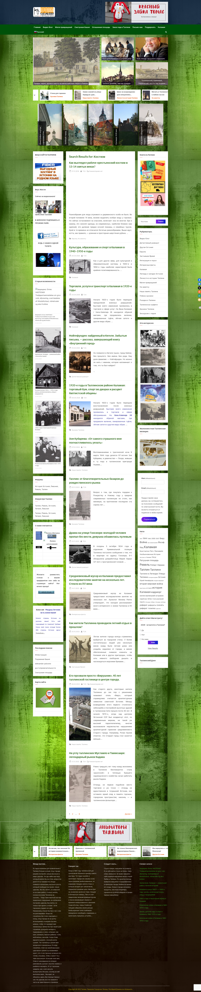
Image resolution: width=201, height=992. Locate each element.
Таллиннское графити (149, 305)
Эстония (161, 577)
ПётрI (154, 557)
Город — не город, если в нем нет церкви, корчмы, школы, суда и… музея (123, 93)
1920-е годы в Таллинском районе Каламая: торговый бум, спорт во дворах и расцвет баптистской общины (97, 389)
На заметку (83, 98)
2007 (157, 538)
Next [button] (58, 206)
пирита (142, 602)
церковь (158, 608)
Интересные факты (79, 614)
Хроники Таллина (78, 430)
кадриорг (156, 592)
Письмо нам (137, 27)
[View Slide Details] (41, 206)
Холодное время (153, 577)
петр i (150, 599)
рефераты (152, 605)
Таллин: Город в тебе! (114, 850)
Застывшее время (153, 542)
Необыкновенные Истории (150, 554)
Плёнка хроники (146, 296)
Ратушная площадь (149, 560)
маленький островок (154, 596)
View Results (153, 648)
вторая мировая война (151, 583)
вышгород (143, 588)
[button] (199, 280)
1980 (149, 538)
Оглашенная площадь (101, 27)
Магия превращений (63, 27)
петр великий (158, 599)
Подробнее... (40, 633)
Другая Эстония (118, 98)
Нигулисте (143, 557)
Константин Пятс (147, 551)
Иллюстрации (41, 655)
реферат (143, 605)
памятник (143, 599)
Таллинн (155, 569)
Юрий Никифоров (146, 580)
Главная (37, 27)
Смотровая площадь (43, 672)
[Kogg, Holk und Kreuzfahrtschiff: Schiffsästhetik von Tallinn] (152, 412)
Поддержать (150, 27)
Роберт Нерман (157, 565)
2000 (153, 538)
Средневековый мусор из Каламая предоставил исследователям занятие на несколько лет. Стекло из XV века (100, 579)
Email (148, 488)
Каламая (161, 27)
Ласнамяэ (158, 551)
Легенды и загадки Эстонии (151, 274)
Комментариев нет (96, 171)
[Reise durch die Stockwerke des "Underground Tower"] (152, 338)
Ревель (145, 564)
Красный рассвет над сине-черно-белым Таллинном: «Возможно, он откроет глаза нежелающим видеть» (157, 850)
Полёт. (142, 93)
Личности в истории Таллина (55, 98)
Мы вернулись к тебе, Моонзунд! (89, 849)
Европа (74, 238)
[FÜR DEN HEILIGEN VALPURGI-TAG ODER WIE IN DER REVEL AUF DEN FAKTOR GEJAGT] (152, 375)
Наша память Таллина (80, 470)
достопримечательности (45, 668)
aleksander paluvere (43, 664)
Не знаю (145, 639)
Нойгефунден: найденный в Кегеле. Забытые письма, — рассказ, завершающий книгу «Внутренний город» (98, 339)
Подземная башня (42, 659)
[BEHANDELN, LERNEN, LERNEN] (152, 357)
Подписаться (149, 519)
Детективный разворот (80, 376)
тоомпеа (151, 608)
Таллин (145, 569)
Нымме (148, 557)
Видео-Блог (48, 27)
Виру (162, 538)
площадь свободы (160, 602)
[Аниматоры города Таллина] (136, 12)
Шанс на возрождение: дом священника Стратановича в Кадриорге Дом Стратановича (55, 93)
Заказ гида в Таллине (121, 27)
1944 (145, 538)
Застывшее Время (78, 667)
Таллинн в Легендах (149, 574)
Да (143, 630)
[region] (48, 206)
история (149, 588)
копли (142, 596)
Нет (143, 635)
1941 (141, 538)
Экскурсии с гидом (148, 313)
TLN (84, 171)
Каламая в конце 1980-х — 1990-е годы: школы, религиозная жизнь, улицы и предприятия (46, 392)
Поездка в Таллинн (146, 96)
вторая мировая (159, 580)
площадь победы (150, 602)
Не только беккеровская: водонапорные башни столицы (55, 850)
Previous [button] (37, 206)
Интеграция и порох (148, 260)
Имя (148, 478)
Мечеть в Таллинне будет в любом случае (89, 93)
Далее (127, 814)
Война (143, 542)
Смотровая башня (82, 27)
